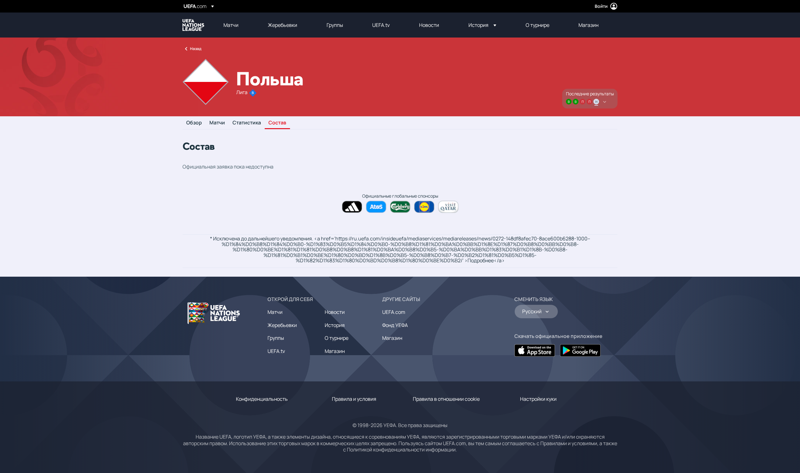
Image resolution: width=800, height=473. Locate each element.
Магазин (335, 351)
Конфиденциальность (262, 398)
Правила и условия (354, 398)
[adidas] (352, 207)
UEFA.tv (276, 351)
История (335, 325)
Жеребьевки (282, 325)
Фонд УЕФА (395, 325)
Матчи (217, 123)
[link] (230, 25)
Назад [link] (195, 48)
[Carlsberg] (400, 207)
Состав (277, 123)
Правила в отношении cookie (446, 398)
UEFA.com (393, 312)
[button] (482, 25)
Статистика (246, 123)
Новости (335, 312)
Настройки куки (538, 398)
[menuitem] (237, 25)
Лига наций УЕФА (193, 25)
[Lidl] (424, 207)
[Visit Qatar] (448, 207)
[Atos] (376, 207)
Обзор (194, 123)
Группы (276, 338)
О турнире (336, 338)
